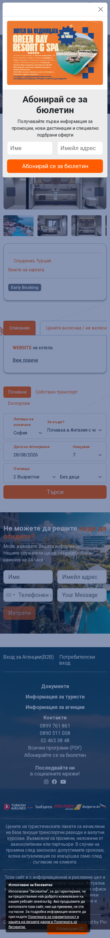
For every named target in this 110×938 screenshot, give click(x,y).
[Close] (100, 9)
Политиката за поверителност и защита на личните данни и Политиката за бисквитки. (43, 922)
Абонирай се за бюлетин (55, 166)
